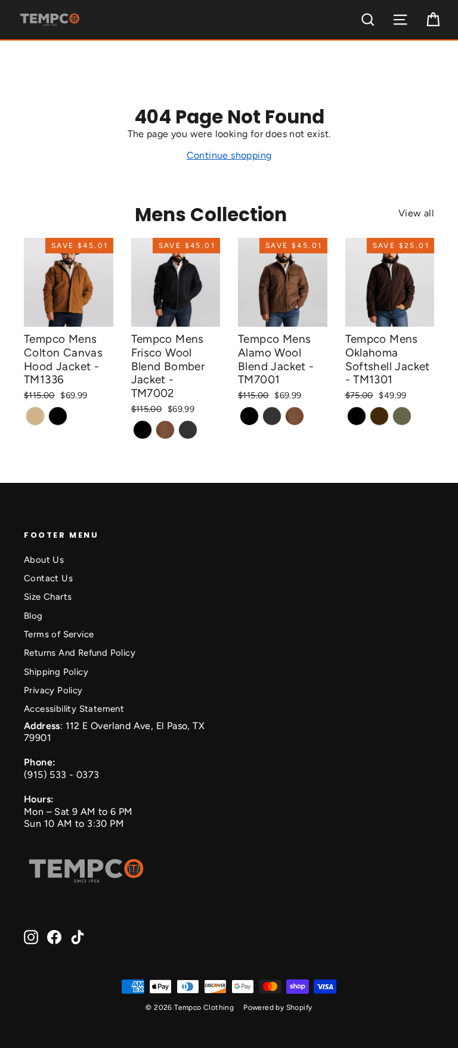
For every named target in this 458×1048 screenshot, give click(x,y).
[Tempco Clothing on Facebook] (54, 937)
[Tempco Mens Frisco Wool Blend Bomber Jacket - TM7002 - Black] (142, 430)
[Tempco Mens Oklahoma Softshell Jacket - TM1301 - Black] (357, 416)
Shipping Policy (56, 671)
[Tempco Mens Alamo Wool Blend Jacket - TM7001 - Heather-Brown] (295, 416)
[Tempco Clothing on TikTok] (77, 937)
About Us (44, 559)
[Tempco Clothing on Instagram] (31, 937)
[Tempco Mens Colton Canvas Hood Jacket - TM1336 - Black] (58, 416)
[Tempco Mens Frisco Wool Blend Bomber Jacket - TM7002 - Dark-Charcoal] (188, 430)
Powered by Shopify (277, 1007)
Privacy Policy (53, 690)
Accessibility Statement (74, 708)
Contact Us (48, 578)
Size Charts (48, 596)
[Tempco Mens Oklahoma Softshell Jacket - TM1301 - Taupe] (402, 416)
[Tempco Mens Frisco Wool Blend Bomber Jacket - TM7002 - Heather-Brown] (165, 430)
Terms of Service (59, 634)
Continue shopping (229, 155)
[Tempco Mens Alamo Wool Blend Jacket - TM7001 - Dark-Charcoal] (272, 416)
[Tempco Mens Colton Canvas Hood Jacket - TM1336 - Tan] (35, 416)
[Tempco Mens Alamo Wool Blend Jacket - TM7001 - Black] (249, 416)
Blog (33, 615)
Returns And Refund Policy (79, 652)
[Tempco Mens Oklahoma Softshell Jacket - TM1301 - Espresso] (379, 416)
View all (416, 213)
